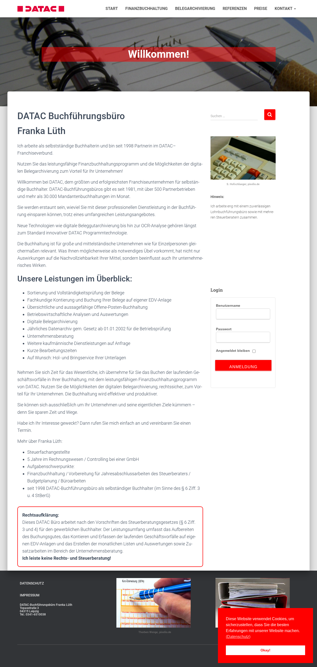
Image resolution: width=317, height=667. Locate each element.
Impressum (29, 595)
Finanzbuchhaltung (146, 8)
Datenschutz (32, 583)
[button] (294, 8)
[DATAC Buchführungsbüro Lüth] (41, 9)
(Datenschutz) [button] (238, 637)
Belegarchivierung (195, 8)
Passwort (224, 329)
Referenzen (235, 8)
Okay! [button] (265, 650)
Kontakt (284, 8)
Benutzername (228, 305)
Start (112, 8)
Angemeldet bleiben (233, 351)
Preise (260, 8)
